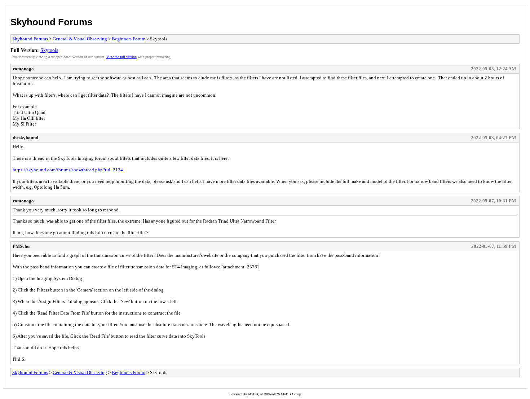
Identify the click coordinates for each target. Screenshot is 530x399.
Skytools (49, 50)
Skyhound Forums (51, 22)
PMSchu (21, 246)
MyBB (253, 394)
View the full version (121, 57)
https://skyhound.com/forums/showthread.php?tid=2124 (68, 169)
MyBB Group (291, 394)
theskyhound (25, 137)
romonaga (23, 68)
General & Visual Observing (80, 38)
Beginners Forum (128, 38)
